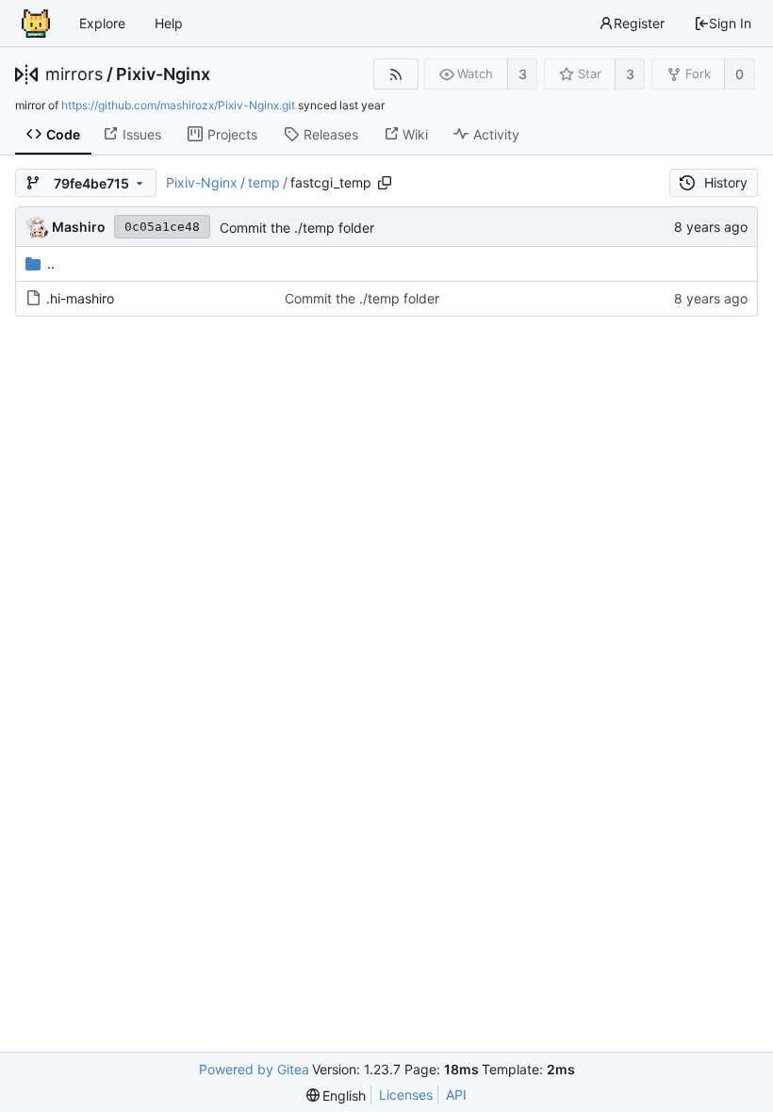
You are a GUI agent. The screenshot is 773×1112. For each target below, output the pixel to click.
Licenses (406, 1095)
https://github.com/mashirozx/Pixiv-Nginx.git (178, 105)
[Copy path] (384, 182)
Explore (102, 23)
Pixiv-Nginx (163, 74)
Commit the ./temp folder (297, 228)
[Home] (35, 24)
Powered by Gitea (254, 1069)
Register (639, 23)
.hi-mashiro (80, 298)
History (726, 182)
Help (169, 23)
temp (264, 182)
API (456, 1095)
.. (51, 263)
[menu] (336, 1095)
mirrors (74, 74)
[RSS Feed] (395, 74)
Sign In (730, 23)
